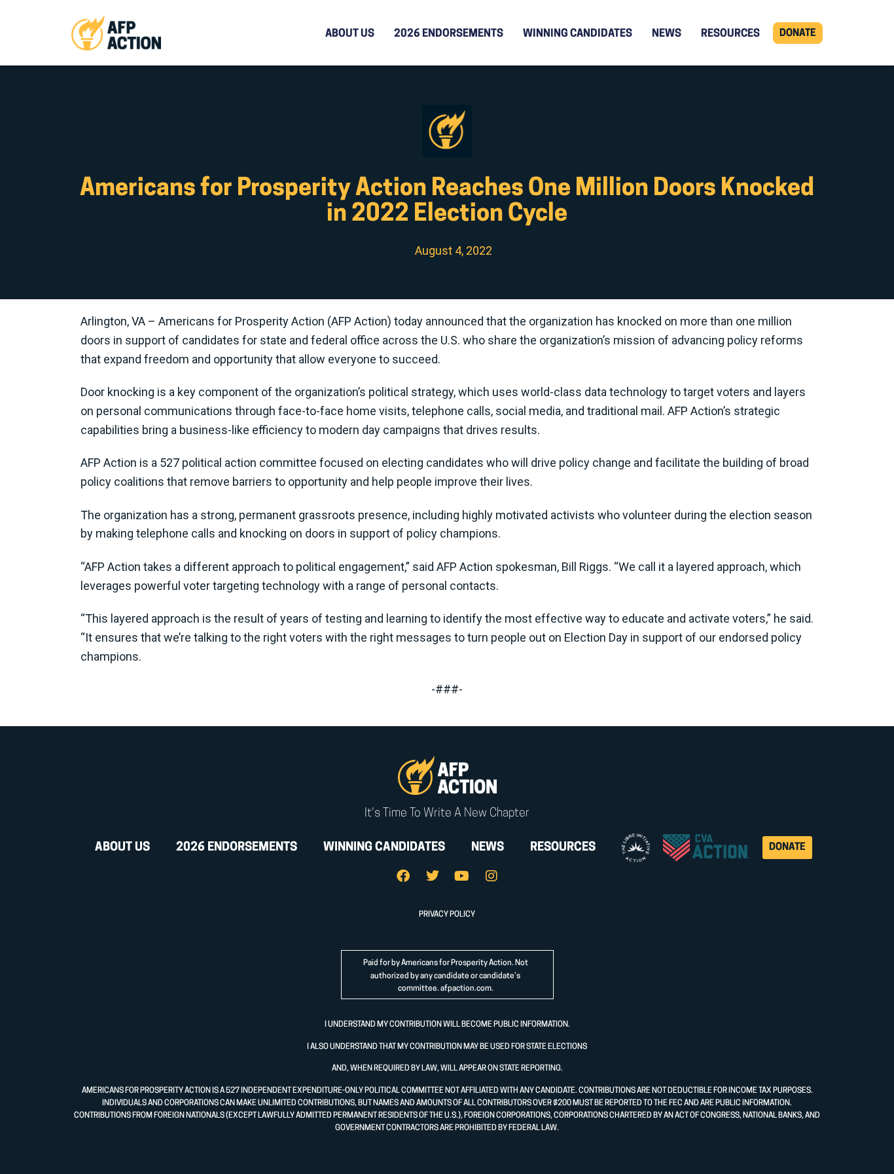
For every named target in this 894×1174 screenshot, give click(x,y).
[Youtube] (462, 876)
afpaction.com (466, 989)
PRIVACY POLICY (447, 915)
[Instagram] (491, 876)
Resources (730, 34)
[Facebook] (403, 876)
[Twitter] (433, 876)
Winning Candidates (577, 34)
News (666, 34)
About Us (349, 34)
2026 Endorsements (448, 34)
